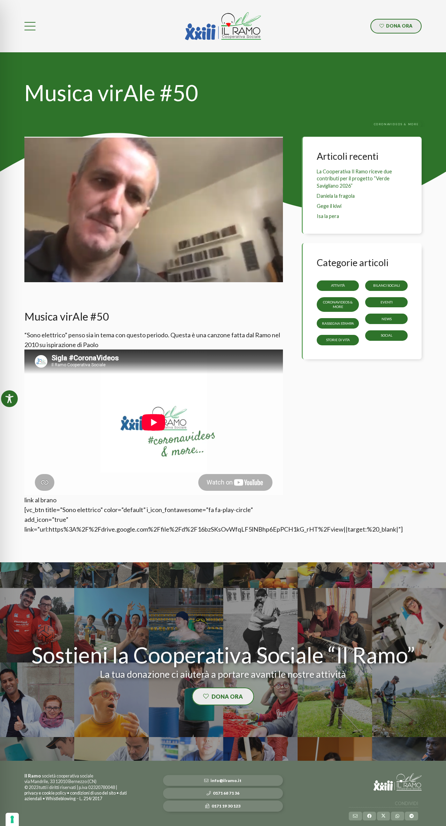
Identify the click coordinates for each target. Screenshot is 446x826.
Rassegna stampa (338, 323)
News (387, 319)
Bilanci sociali (386, 285)
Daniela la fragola (336, 196)
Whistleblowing (61, 798)
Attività (338, 285)
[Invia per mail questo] (355, 816)
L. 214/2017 (90, 798)
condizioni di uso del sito (93, 793)
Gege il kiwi (329, 206)
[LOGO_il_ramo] (223, 26)
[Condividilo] (369, 816)
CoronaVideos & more (338, 304)
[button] (30, 26)
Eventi (386, 302)
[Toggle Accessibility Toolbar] (9, 399)
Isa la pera (328, 216)
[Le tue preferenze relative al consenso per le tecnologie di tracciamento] (12, 819)
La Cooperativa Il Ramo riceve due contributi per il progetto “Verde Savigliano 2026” (354, 178)
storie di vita (338, 340)
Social (386, 335)
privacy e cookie (39, 793)
